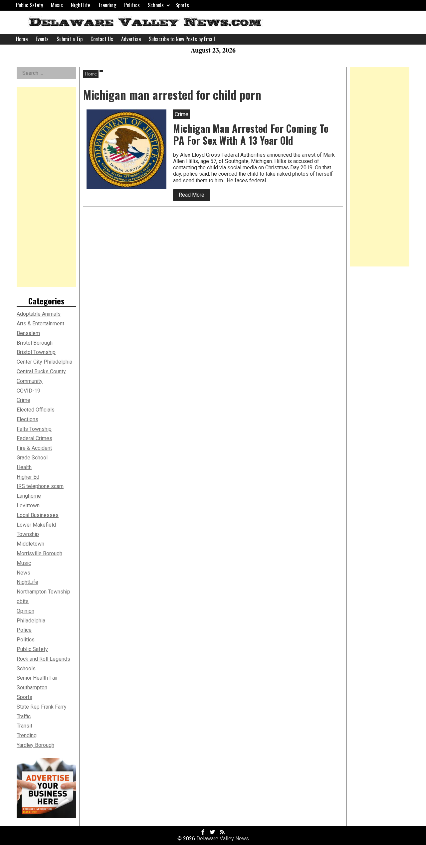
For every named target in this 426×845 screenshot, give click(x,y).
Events (42, 39)
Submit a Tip (70, 39)
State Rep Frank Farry (42, 707)
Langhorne (29, 496)
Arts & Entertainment (40, 323)
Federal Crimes (34, 438)
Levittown (28, 505)
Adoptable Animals (39, 314)
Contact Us (102, 39)
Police (24, 630)
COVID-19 (28, 391)
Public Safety (29, 5)
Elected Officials (36, 410)
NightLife (80, 5)
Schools (156, 5)
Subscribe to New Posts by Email (182, 39)
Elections (27, 419)
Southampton (32, 687)
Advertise (131, 39)
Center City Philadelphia (44, 362)
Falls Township (34, 429)
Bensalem (28, 333)
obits (23, 601)
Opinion (25, 611)
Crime (23, 400)
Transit (24, 726)
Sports (182, 5)
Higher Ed (28, 477)
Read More (194, 196)
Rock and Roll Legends (43, 659)
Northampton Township (43, 592)
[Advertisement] (46, 187)
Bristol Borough (35, 343)
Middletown (30, 544)
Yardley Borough (35, 745)
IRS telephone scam (40, 486)
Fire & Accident (34, 448)
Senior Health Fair (37, 678)
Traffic (24, 716)
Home (22, 39)
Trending (107, 5)
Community (30, 381)
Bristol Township (36, 352)
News (23, 573)
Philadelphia (31, 620)
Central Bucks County (41, 371)
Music (57, 5)
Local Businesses (38, 515)
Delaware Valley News (222, 838)
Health (24, 467)
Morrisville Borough (39, 553)
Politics (132, 5)
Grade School (32, 457)
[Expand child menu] (168, 5)
